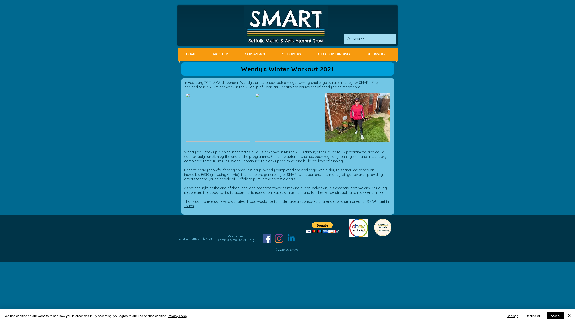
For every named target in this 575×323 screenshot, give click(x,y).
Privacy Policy (177, 316)
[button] (322, 227)
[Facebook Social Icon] (267, 238)
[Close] (569, 315)
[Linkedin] (291, 238)
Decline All (533, 316)
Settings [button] (512, 316)
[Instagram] (279, 238)
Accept (555, 316)
